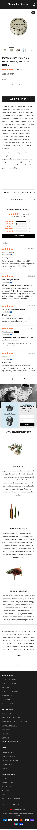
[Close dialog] (34, 404)
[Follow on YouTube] (14, 804)
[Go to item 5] (31, 50)
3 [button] (18, 379)
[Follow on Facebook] (3, 804)
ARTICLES (6, 787)
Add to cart (18, 99)
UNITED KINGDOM (10, 691)
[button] (7, 70)
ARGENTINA (7, 703)
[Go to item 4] (25, 50)
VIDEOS (5, 791)
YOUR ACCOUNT (9, 756)
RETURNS (6, 738)
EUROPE (5, 687)
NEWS (4, 778)
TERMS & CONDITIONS (12, 718)
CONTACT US (8, 752)
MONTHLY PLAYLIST (11, 799)
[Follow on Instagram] (8, 804)
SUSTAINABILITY (9, 726)
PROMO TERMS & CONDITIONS (15, 722)
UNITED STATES (9, 683)
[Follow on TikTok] (19, 804)
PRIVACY (6, 730)
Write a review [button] (18, 236)
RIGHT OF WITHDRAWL (12, 742)
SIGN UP (27, 424)
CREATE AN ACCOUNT (11, 760)
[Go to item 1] (5, 50)
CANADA (6, 700)
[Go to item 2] (11, 50)
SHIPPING (6, 734)
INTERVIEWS (7, 783)
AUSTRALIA (7, 695)
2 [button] (15, 379)
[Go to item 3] (18, 50)
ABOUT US (6, 714)
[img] (7, 249)
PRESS (5, 795)
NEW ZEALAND (9, 679)
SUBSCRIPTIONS (9, 764)
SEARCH (5, 768)
